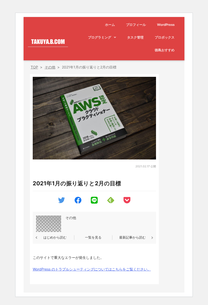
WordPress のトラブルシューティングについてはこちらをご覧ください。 (92, 269)
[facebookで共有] (78, 201)
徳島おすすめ (165, 50)
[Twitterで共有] (62, 201)
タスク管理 (135, 37)
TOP (34, 67)
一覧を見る (93, 237)
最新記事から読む (132, 237)
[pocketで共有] (127, 201)
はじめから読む (54, 237)
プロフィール (136, 25)
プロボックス (165, 37)
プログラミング (99, 37)
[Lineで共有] (94, 201)
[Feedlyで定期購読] (110, 201)
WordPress (166, 25)
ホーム (110, 25)
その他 (50, 67)
